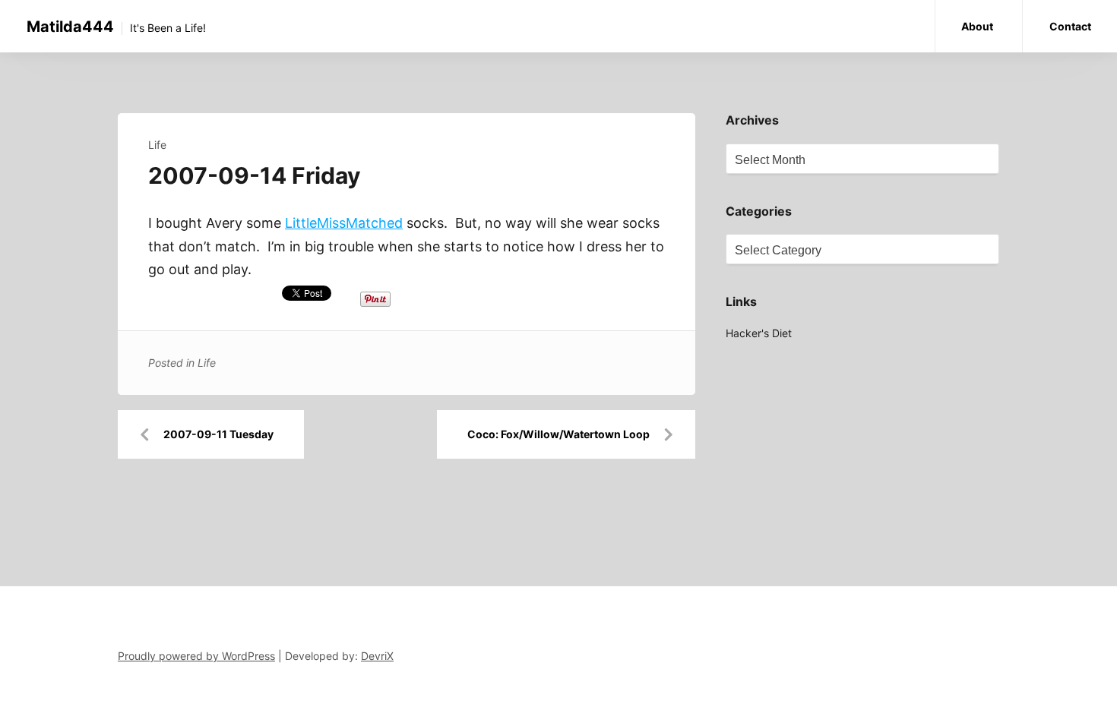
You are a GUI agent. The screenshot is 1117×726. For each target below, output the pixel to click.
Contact (1070, 26)
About (977, 26)
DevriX (377, 655)
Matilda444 (70, 26)
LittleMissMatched (344, 223)
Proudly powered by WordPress (196, 655)
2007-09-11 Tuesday (218, 434)
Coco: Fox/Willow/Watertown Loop (558, 434)
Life (157, 144)
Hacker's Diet (759, 333)
